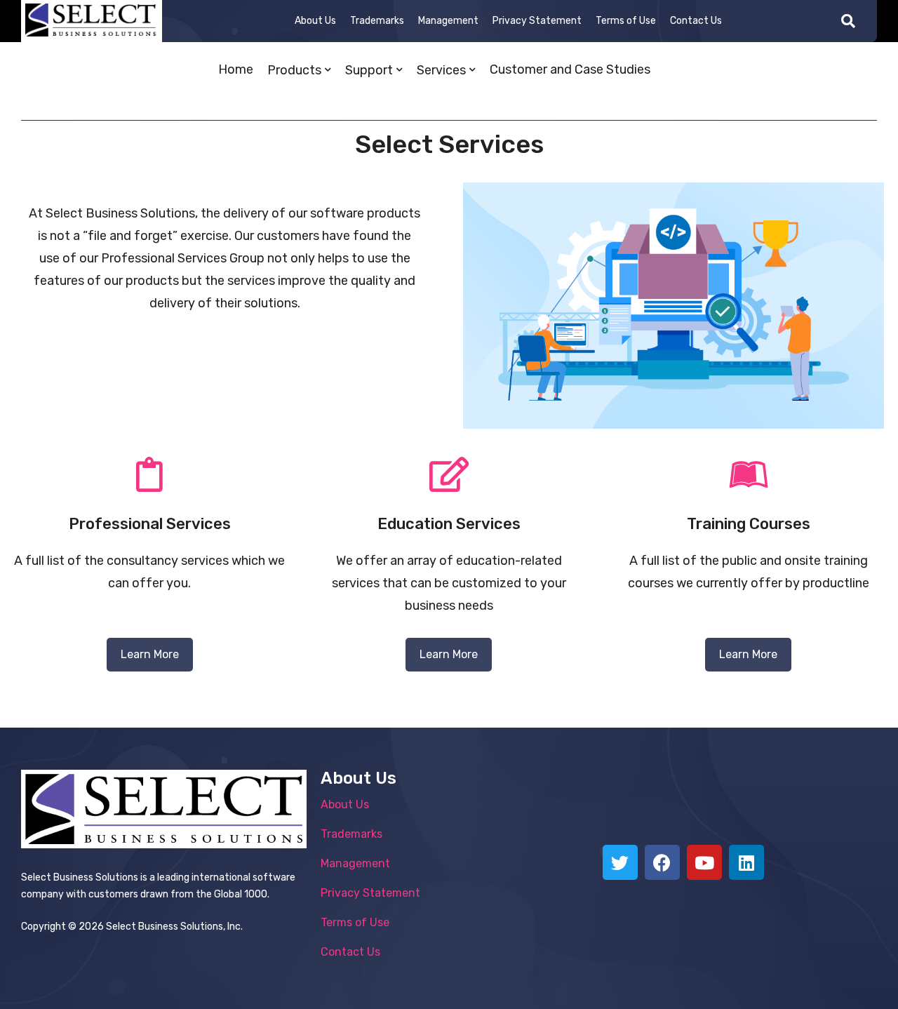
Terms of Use (626, 21)
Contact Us (696, 21)
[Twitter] (620, 862)
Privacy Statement (537, 21)
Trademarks (377, 21)
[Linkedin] (746, 862)
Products (294, 70)
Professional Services (150, 523)
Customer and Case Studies (570, 69)
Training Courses (748, 523)
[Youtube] (704, 862)
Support (369, 70)
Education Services (449, 523)
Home (235, 69)
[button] (150, 654)
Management (448, 21)
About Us (315, 21)
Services (441, 70)
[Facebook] (662, 862)
